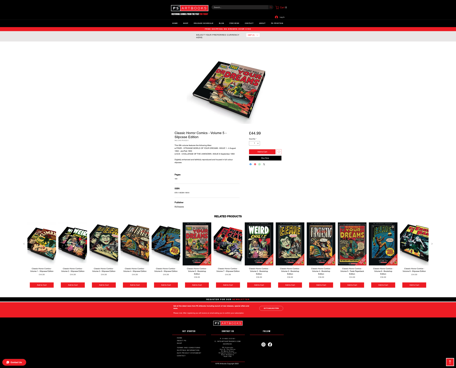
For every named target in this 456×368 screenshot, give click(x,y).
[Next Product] (432, 244)
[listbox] (253, 35)
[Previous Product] (24, 244)
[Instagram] (263, 345)
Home (177, 50)
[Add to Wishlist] (278, 151)
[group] (228, 256)
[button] (281, 7)
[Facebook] (270, 345)
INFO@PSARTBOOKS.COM (229, 341)
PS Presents (179, 207)
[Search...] (270, 7)
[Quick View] (41, 244)
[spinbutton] (254, 143)
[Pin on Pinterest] (255, 164)
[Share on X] (264, 164)
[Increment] (258, 143)
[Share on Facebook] (250, 164)
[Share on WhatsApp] (259, 164)
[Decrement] (250, 143)
